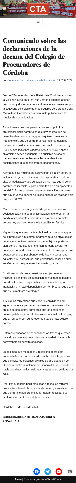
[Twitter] (47, 471)
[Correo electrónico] (70, 471)
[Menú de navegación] (38, 22)
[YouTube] (59, 471)
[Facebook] (36, 471)
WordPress (54, 479)
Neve (18, 479)
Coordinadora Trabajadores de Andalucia (31, 80)
